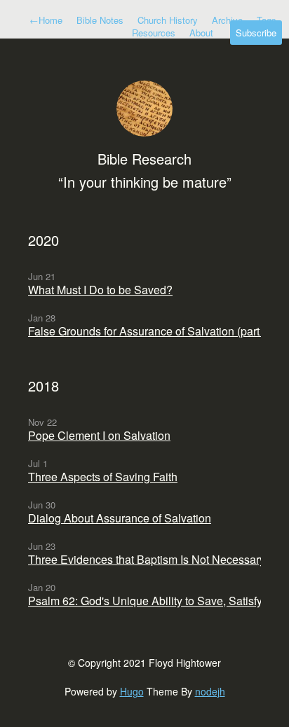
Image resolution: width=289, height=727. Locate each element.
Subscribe (256, 32)
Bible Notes (99, 20)
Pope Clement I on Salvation (99, 435)
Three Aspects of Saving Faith (102, 477)
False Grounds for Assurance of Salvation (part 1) (150, 331)
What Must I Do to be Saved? (100, 290)
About (201, 32)
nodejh (210, 691)
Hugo (132, 691)
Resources (153, 32)
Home (45, 20)
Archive (227, 20)
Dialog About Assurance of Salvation (119, 518)
